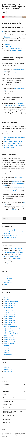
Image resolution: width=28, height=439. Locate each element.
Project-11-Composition (10, 341)
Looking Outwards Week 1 (11, 301)
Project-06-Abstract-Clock (11, 333)
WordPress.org (8, 371)
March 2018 (7, 275)
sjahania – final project (10, 230)
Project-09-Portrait (9, 337)
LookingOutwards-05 (9, 309)
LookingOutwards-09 (9, 316)
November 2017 (8, 279)
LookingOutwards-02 (9, 303)
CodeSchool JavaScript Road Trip (13, 141)
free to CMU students (9, 147)
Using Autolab (7, 394)
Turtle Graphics (7, 422)
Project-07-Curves (8, 335)
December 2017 (8, 277)
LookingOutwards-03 (9, 305)
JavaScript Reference (16, 48)
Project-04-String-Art (9, 330)
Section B (6, 347)
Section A (6, 345)
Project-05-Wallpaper (9, 332)
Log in (5, 365)
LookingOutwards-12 (9, 322)
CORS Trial (7, 297)
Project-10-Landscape (9, 339)
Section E (6, 352)
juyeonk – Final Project (15, 248)
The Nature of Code (17, 181)
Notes (3, 388)
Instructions (5, 391)
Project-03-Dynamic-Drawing (12, 328)
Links (3, 426)
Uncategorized (8, 354)
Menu (4, 12)
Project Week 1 (7, 324)
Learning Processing (17, 73)
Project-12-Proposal (9, 343)
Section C (6, 349)
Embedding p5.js (7, 404)
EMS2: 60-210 (16, 191)
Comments (8, 369)
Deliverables (5, 384)
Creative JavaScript (19, 177)
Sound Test (7, 233)
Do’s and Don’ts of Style (9, 416)
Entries (7, 367)
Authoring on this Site (9, 398)
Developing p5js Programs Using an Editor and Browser (12, 412)
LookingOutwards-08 (9, 314)
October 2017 (7, 280)
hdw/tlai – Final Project (10, 237)
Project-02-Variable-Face (10, 326)
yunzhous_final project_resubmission (14, 231)
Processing (7, 37)
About (4, 378)
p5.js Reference (8, 44)
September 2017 (8, 282)
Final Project (7, 299)
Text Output (6, 419)
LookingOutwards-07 (9, 313)
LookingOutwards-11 (9, 320)
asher (5, 295)
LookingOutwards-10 (9, 318)
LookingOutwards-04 (9, 307)
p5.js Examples (8, 46)
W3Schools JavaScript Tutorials (12, 143)
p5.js (3, 31)
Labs (3, 429)
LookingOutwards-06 (9, 311)
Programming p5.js (8, 401)
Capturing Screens (8, 407)
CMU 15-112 (14, 210)
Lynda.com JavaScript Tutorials (12, 145)
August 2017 (7, 284)
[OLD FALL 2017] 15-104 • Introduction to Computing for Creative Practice (13, 6)
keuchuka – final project (10, 235)
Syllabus (4, 381)
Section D (6, 350)
